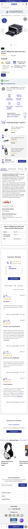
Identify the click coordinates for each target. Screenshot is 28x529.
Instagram (10, 515)
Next (25, 451)
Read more (6, 340)
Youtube (6, 515)
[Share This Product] (25, 19)
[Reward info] (7, 68)
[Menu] (2, 4)
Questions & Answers (14, 421)
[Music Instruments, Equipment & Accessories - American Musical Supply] (14, 4)
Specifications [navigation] (12, 169)
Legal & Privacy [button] (6, 499)
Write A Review (14, 278)
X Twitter (21, 515)
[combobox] (14, 7)
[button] (26, 4)
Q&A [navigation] (26, 169)
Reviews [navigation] (20, 169)
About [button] (3, 496)
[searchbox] (8, 285)
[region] (14, 267)
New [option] (3, 75)
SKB (3, 48)
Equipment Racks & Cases (6, 15)
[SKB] (6, 204)
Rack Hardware (17, 15)
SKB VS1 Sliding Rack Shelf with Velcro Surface (17, 127)
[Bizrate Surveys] (15, 521)
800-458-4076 (16, 509)
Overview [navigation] (3, 169)
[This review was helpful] (20, 314)
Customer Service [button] (6, 492)
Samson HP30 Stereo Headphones (7, 462)
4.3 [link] (8, 55)
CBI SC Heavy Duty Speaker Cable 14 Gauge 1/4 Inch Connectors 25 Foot (17, 150)
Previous (2, 451)
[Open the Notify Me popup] (3, 89)
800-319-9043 (12, 116)
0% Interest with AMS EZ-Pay (21, 62)
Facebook (14, 515)
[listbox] (14, 75)
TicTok (18, 515)
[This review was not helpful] (23, 314)
